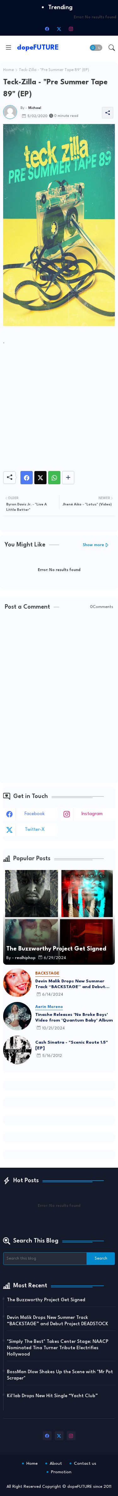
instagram (92, 814)
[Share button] (68, 477)
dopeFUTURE (38, 47)
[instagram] (71, 28)
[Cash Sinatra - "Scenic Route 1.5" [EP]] (17, 1050)
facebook (35, 814)
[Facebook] (26, 477)
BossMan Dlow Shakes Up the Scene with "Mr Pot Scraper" (60, 1375)
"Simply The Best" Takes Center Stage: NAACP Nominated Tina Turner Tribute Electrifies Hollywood (57, 1348)
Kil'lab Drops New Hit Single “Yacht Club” (52, 1396)
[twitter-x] (59, 28)
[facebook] (47, 28)
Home (8, 70)
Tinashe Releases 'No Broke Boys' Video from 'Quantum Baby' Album (74, 1017)
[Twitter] (40, 477)
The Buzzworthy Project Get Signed (46, 1300)
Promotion (61, 1472)
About (56, 1463)
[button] (96, 48)
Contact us (85, 1463)
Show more (93, 545)
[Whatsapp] (54, 477)
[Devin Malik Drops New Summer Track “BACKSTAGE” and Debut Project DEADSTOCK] (17, 983)
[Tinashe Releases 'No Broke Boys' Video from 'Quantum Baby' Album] (17, 1016)
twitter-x (35, 829)
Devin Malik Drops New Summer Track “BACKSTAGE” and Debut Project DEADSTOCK (70, 984)
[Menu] (8, 47)
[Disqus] (59, 697)
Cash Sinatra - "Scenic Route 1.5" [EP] (71, 1045)
